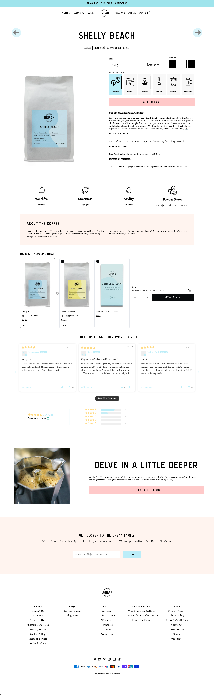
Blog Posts (72, 615)
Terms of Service (37, 639)
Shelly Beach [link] (27, 311)
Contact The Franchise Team (141, 615)
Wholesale (106, 3)
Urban (176, 607)
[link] (38, 284)
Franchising (141, 607)
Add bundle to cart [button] (172, 297)
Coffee (66, 13)
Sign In (143, 13)
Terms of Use (37, 620)
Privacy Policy (38, 629)
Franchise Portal (141, 620)
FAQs (72, 607)
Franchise (92, 3)
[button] (135, 297)
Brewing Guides (72, 611)
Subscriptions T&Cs (38, 625)
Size (111, 59)
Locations (119, 13)
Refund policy (38, 643)
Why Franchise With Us (141, 611)
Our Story (107, 611)
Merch (176, 634)
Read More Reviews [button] (107, 398)
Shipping (37, 615)
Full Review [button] (27, 387)
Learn (91, 13)
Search (38, 607)
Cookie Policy (37, 634)
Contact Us (121, 3)
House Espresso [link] (68, 311)
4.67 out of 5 (48, 415)
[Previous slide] (15, 372)
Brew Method (117, 72)
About (107, 607)
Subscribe (79, 13)
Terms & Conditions (176, 620)
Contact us (107, 634)
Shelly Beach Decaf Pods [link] (107, 311)
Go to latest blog (146, 490)
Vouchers (176, 639)
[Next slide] (198, 372)
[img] (29, 348)
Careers (132, 13)
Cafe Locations (107, 615)
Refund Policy (176, 615)
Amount (173, 58)
